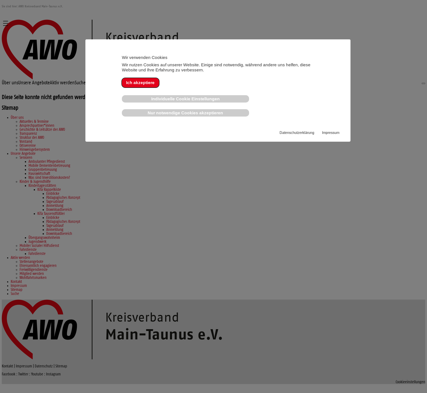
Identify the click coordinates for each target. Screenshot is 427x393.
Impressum (330, 133)
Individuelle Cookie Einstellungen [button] (185, 98)
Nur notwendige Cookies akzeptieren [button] (185, 112)
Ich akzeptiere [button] (140, 82)
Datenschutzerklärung (297, 133)
